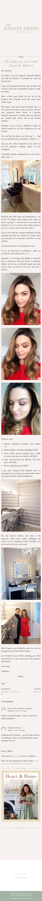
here (34, 136)
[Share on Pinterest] (8, 683)
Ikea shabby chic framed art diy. (10, 691)
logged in (16, 756)
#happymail (37, 690)
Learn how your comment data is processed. (19, 762)
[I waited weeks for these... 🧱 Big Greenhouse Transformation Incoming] (21, 841)
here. (38, 138)
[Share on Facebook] (6, 683)
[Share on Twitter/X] (7, 683)
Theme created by (21, 898)
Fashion (21, 57)
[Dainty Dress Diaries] (21, 29)
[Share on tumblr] (9, 683)
